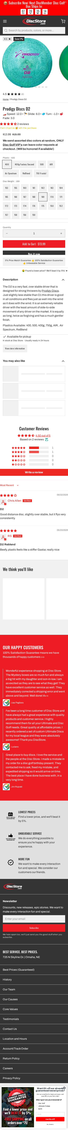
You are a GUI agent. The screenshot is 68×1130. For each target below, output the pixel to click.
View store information (15, 348)
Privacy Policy (11, 1078)
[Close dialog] (64, 1088)
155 (15, 187)
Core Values (10, 1009)
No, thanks (50, 1124)
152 (61, 205)
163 (52, 187)
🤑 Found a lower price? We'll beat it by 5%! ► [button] (45, 271)
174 (24, 205)
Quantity (7, 227)
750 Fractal (41, 173)
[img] (8, 495)
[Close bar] (66, 2)
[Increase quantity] (61, 233)
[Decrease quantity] (7, 233)
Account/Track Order (15, 1048)
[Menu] (6, 21)
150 (52, 205)
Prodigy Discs (50, 290)
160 (24, 187)
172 (6, 205)
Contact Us (10, 1028)
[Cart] (61, 21)
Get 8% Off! (50, 1119)
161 (34, 187)
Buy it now (34, 253)
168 (33, 196)
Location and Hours (15, 1038)
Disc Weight (11, 181)
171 (61, 196)
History (7, 979)
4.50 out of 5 (43, 435)
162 (42, 187)
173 (15, 205)
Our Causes (10, 999)
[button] (8, 123)
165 (6, 196)
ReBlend (26, 173)
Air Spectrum (11, 173)
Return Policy (11, 1058)
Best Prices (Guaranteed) (19, 969)
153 (6, 187)
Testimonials (11, 1019)
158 (15, 214)
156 (24, 214)
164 (61, 187)
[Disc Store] (34, 21)
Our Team (9, 989)
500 (42, 164)
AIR (51, 164)
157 (6, 214)
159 (33, 214)
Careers (8, 1068)
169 (42, 196)
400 (7, 164)
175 (42, 205)
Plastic (9, 158)
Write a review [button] (34, 472)
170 (52, 196)
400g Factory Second (24, 164)
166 (15, 196)
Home (6, 99)
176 (33, 205)
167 (24, 196)
